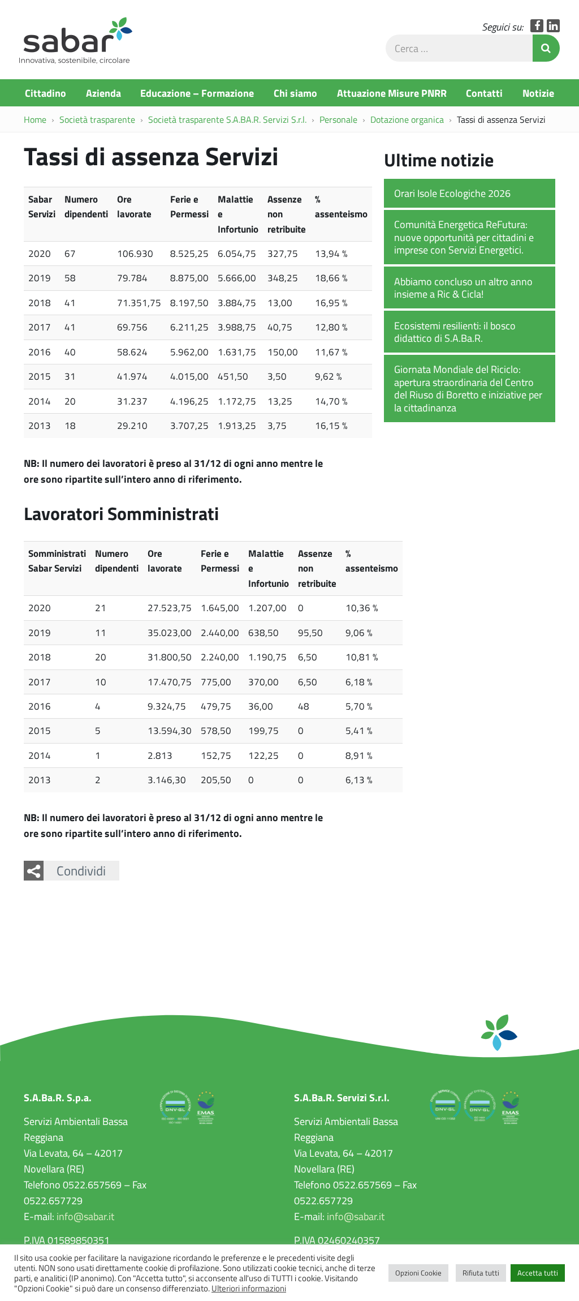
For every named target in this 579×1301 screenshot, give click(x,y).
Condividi (81, 870)
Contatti (484, 92)
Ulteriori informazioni (248, 1288)
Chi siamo (295, 92)
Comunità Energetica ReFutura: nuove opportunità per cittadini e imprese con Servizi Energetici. (464, 236)
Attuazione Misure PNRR (392, 92)
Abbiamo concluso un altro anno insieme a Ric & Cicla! (463, 287)
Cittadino (45, 92)
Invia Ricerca (546, 48)
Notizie (538, 92)
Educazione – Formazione (197, 92)
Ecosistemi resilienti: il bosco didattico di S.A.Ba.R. (455, 332)
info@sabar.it (85, 1216)
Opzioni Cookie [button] (418, 1273)
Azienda (103, 92)
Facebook (536, 25)
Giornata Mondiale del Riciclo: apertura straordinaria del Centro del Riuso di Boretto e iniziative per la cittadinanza (468, 388)
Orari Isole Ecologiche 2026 (452, 193)
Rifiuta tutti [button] (481, 1273)
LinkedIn (553, 25)
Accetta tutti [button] (537, 1273)
